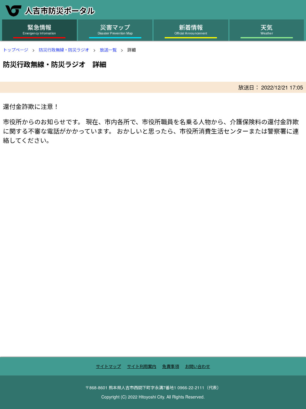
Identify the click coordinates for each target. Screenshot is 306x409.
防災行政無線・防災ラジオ (64, 50)
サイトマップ (108, 366)
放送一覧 (108, 50)
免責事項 (170, 366)
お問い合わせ (197, 366)
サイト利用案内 (141, 366)
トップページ (15, 50)
